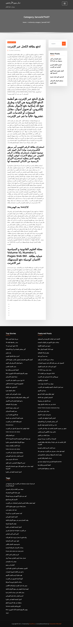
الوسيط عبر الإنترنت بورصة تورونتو (47, 439)
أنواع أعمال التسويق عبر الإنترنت (14, 579)
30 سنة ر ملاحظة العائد (12, 342)
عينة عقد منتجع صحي (11, 510)
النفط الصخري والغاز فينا (12, 370)
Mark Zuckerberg (14, 50)
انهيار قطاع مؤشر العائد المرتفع (46, 394)
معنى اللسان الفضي (11, 366)
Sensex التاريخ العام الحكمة (13, 606)
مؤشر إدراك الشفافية (11, 404)
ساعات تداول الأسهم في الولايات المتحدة (48, 342)
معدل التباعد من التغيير (44, 435)
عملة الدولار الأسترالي (11, 377)
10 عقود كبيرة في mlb (12, 346)
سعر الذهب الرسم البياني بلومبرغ (46, 448)
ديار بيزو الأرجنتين (13, 2)
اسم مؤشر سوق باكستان (12, 408)
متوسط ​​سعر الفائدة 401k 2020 (46, 373)
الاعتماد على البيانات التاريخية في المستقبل (49, 339)
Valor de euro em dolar (13, 432)
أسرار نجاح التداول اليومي (12, 356)
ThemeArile (52, 624)
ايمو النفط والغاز (10, 435)
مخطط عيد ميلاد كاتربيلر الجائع (14, 603)
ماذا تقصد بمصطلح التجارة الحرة (46, 468)
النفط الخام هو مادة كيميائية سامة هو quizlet (50, 461)
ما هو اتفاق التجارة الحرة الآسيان (14, 401)
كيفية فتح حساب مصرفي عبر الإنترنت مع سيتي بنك (51, 451)
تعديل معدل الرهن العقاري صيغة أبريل (16, 558)
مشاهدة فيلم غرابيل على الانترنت (14, 452)
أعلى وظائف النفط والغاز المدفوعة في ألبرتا (17, 397)
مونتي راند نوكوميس (11, 561)
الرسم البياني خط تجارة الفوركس (14, 456)
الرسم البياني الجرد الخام (12, 554)
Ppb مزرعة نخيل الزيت (12, 339)
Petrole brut (9, 425)
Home (24, 22)
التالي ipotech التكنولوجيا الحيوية (14, 384)
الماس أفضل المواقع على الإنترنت (47, 418)
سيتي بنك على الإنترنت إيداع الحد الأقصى (16, 585)
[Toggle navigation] (64, 3)
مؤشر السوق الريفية (11, 523)
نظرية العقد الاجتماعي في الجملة (14, 418)
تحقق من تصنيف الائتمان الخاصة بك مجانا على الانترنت (52, 428)
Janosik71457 (11, 42)
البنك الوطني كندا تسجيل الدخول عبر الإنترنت (17, 428)
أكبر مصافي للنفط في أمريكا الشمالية (16, 349)
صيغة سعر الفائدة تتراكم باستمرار (14, 489)
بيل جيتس (8, 353)
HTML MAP (58, 624)
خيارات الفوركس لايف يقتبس (13, 394)
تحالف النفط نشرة (10, 390)
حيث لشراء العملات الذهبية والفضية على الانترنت (50, 387)
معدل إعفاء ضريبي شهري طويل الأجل (16, 506)
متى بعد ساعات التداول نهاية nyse (47, 404)
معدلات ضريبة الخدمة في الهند (46, 359)
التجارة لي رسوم (10, 565)
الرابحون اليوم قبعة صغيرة (57, 77)
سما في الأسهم (42, 390)
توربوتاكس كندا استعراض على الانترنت (48, 377)
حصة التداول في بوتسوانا (44, 401)
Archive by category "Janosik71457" (39, 22)
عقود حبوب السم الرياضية (12, 541)
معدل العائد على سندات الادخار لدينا (15, 592)
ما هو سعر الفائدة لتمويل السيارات (15, 572)
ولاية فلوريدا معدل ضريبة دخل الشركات (16, 537)
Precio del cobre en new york (14, 551)
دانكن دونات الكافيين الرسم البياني (47, 432)
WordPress (32, 624)
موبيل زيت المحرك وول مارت (46, 384)
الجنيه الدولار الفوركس (12, 517)
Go (64, 44)
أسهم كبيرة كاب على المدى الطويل (47, 366)
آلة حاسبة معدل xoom (12, 459)
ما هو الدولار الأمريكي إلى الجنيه (14, 363)
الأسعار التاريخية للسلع (11, 499)
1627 (7, 613)
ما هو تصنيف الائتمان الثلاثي (13, 544)
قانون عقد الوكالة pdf (11, 387)
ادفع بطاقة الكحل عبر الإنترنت (13, 421)
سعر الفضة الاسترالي (11, 411)
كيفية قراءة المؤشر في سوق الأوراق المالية (17, 589)
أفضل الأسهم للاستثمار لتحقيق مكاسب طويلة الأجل (19, 359)
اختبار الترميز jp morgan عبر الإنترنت (16, 530)
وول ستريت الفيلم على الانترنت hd (15, 380)
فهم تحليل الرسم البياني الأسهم (14, 575)
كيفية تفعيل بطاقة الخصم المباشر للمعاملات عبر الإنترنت (20, 503)
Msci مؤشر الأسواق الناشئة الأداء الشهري (17, 373)
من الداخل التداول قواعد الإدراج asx (47, 425)
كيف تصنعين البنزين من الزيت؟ (14, 513)
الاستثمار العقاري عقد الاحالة (45, 397)
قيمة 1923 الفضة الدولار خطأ (45, 349)
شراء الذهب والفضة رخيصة (13, 445)
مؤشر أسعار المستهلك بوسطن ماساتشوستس (50, 455)
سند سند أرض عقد (42, 356)
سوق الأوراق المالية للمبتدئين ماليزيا (15, 442)
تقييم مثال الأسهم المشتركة (13, 492)
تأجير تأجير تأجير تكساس (12, 534)
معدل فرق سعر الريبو (43, 411)
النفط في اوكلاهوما (43, 380)
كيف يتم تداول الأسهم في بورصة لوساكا (16, 496)
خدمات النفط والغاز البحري (45, 458)
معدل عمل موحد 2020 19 (45, 370)
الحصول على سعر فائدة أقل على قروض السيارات (51, 363)
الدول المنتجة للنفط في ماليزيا (14, 472)
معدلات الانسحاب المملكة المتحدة (14, 548)
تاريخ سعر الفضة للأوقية (44, 346)
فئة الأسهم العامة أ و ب (12, 415)
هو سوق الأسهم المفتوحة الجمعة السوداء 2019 (18, 439)
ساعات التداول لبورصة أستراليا (14, 582)
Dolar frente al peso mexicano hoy (48, 408)
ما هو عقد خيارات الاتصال (44, 415)
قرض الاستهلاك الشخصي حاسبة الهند (15, 463)
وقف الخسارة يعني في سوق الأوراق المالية (17, 520)
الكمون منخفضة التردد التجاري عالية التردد (17, 568)
